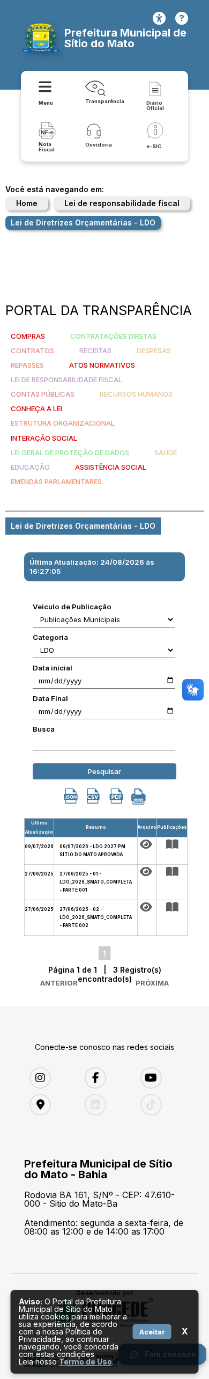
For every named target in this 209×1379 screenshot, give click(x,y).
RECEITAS (95, 350)
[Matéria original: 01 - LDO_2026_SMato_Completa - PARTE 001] (147, 871)
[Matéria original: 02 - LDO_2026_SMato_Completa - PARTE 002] (147, 907)
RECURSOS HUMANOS (136, 394)
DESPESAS (154, 350)
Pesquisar (104, 771)
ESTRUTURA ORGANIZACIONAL (63, 423)
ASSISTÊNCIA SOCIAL (110, 467)
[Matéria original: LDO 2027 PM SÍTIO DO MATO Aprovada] (147, 844)
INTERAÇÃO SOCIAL (44, 438)
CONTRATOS (32, 350)
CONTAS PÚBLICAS (42, 394)
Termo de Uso (85, 1361)
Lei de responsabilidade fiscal (122, 203)
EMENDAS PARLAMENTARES (56, 481)
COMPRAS (28, 336)
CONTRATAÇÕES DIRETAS (113, 336)
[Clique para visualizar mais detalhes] (172, 844)
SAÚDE (165, 452)
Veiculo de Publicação (72, 606)
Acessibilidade (159, 18)
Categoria (50, 637)
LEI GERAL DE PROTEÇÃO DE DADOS (70, 452)
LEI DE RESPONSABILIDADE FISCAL (66, 379)
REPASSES (27, 365)
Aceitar (152, 1331)
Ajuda (181, 18)
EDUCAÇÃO (30, 467)
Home (27, 203)
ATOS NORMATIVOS (102, 365)
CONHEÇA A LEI (36, 408)
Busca (44, 729)
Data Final (50, 698)
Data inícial (52, 667)
